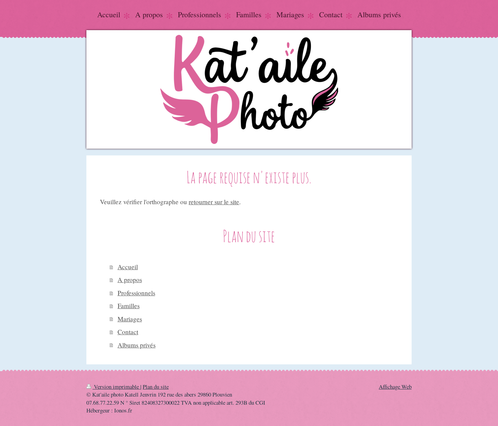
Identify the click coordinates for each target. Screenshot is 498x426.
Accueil (128, 266)
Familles (129, 305)
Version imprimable (116, 386)
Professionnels (136, 293)
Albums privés (136, 345)
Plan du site (156, 386)
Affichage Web (395, 386)
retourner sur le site (214, 201)
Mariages (130, 319)
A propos (130, 279)
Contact (128, 331)
